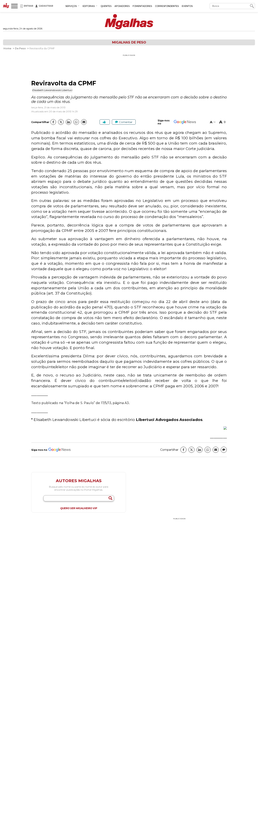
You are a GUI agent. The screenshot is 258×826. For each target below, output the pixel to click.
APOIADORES (122, 6)
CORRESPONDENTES (167, 6)
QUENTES (106, 6)
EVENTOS (187, 6)
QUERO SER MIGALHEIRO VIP (78, 508)
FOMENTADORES (142, 6)
